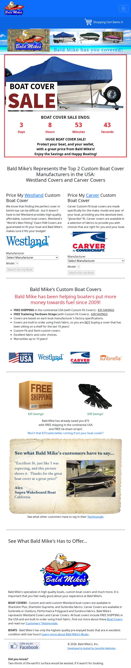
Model (10, 263)
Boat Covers (114, 619)
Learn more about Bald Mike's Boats (65, 634)
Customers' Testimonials (41, 623)
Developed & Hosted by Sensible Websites (92, 648)
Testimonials (95, 517)
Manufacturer (15, 253)
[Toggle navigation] (123, 8)
